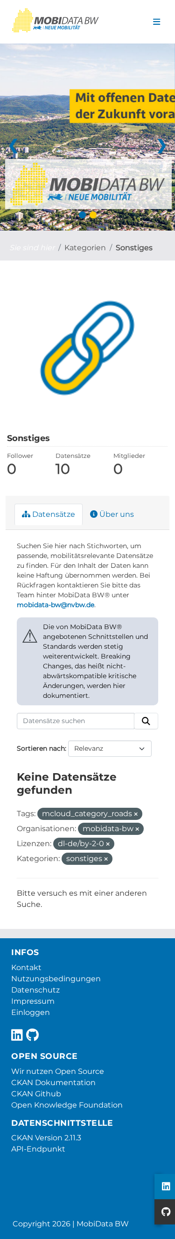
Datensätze (52, 514)
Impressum (33, 1001)
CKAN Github (36, 1093)
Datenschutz (35, 989)
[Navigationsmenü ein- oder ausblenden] (156, 22)
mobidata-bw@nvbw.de (55, 605)
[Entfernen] (136, 814)
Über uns (116, 514)
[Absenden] (146, 721)
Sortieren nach (41, 748)
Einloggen (30, 1012)
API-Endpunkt (38, 1149)
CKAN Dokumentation (53, 1082)
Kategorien (85, 247)
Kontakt (26, 967)
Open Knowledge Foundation (67, 1105)
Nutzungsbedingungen (56, 978)
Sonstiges (134, 247)
